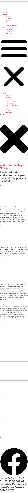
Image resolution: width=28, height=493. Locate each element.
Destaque (9, 29)
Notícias (5, 168)
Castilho (8, 20)
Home (5, 12)
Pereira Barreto (10, 22)
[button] (14, 62)
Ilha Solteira (9, 24)
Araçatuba (9, 18)
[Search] (1, 161)
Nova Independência (12, 25)
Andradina (9, 16)
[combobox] (14, 117)
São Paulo (9, 33)
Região (5, 14)
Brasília (8, 31)
